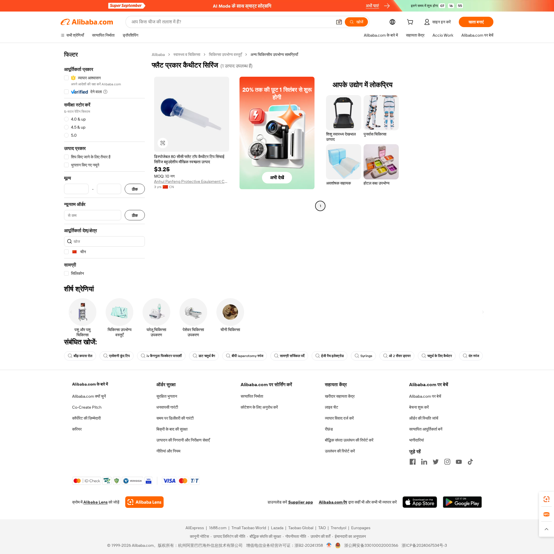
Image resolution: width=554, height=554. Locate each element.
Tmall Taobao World (248, 527)
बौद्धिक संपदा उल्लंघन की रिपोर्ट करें (349, 440)
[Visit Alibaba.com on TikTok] (470, 461)
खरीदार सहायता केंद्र (340, 396)
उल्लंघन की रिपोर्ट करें (340, 451)
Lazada (277, 527)
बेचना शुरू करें (419, 407)
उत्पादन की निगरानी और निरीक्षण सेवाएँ (183, 440)
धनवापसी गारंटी (167, 407)
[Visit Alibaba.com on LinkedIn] (424, 461)
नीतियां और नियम (168, 451)
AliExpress (195, 527)
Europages (360, 527)
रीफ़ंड (329, 429)
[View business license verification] (329, 545)
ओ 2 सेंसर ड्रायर (400, 356)
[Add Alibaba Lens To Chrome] (144, 502)
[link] (546, 499)
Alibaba (158, 54)
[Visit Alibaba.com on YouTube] (458, 461)
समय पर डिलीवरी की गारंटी (175, 418)
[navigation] (104, 164)
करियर (77, 429)
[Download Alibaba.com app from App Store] (420, 502)
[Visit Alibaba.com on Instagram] (447, 461)
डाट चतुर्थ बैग (207, 356)
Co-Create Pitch (87, 407)
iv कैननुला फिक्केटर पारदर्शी (164, 356)
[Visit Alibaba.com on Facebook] (412, 461)
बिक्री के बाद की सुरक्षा (172, 429)
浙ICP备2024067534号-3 (424, 545)
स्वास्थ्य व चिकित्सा (186, 54)
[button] (339, 21)
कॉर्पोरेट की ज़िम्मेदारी (86, 418)
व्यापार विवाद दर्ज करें (339, 418)
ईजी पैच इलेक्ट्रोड (332, 356)
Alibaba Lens (95, 502)
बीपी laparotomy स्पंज (247, 356)
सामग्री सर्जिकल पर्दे (292, 356)
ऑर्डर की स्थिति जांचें (423, 418)
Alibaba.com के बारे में (90, 384)
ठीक (135, 189)
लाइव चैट (331, 407)
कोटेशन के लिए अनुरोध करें (259, 407)
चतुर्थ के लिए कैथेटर (439, 356)
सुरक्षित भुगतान (166, 396)
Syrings (366, 356)
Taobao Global (300, 527)
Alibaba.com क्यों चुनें (89, 396)
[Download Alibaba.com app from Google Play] (462, 502)
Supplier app (300, 502)
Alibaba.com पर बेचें (425, 396)
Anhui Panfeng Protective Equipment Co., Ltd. (191, 181)
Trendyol (338, 527)
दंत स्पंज (474, 356)
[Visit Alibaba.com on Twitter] (435, 461)
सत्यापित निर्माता (252, 396)
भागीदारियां (416, 440)
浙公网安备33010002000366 (371, 545)
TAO (322, 527)
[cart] (411, 22)
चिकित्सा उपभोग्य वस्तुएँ (225, 54)
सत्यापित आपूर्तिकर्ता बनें (425, 429)
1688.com (218, 527)
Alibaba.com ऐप (333, 502)
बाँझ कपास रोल (83, 356)
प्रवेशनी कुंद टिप (119, 356)
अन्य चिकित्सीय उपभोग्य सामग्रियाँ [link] (274, 54)
